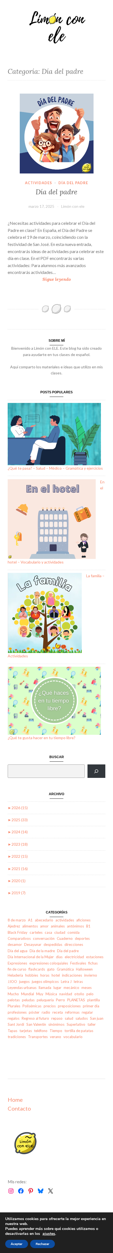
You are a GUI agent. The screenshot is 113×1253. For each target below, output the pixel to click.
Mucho (13, 994)
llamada (45, 987)
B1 (88, 926)
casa (48, 932)
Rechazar (42, 1244)
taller (91, 1024)
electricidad (74, 957)
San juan (96, 1018)
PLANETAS (76, 1000)
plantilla (93, 1000)
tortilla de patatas (78, 1030)
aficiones (83, 920)
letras (78, 981)
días (59, 957)
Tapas (12, 1030)
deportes (82, 938)
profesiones (17, 1012)
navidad (65, 994)
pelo (90, 994)
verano (55, 1037)
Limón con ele (72, 206)
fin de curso (17, 969)
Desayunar (32, 944)
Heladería (15, 975)
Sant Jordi (16, 1024)
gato (51, 969)
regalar (87, 1012)
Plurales (14, 1006)
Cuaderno (65, 938)
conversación (44, 938)
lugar (57, 987)
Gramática (65, 969)
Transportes (38, 1037)
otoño (79, 994)
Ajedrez (14, 926)
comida (73, 932)
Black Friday (17, 932)
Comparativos (19, 938)
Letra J (66, 981)
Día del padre (73, 183)
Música (51, 994)
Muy (39, 994)
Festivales (78, 963)
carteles (36, 932)
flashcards (37, 969)
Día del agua (17, 951)
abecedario (44, 920)
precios (50, 1006)
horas (44, 975)
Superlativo (76, 1024)
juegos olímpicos (45, 981)
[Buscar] (96, 771)
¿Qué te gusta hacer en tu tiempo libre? (41, 737)
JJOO (12, 981)
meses (86, 987)
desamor (15, 944)
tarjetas (25, 1030)
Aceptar (16, 1244)
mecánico (71, 987)
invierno (90, 975)
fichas (93, 963)
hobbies (31, 975)
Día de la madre (42, 951)
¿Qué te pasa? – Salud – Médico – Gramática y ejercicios (55, 468)
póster (34, 1012)
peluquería (45, 1000)
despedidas (53, 944)
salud (69, 1018)
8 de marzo (17, 920)
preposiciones (69, 1006)
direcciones (73, 944)
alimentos (30, 926)
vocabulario (73, 1037)
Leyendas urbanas (22, 987)
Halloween (84, 969)
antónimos (75, 926)
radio (46, 1012)
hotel (56, 975)
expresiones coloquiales (48, 963)
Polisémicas (31, 1006)
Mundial (27, 994)
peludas (28, 1000)
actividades (38, 183)
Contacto (19, 1108)
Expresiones (17, 963)
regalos (13, 1018)
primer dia (91, 1006)
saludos (81, 1018)
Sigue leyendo (62, 279)
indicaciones (72, 975)
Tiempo (56, 1030)
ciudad (59, 932)
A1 (30, 920)
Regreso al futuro (35, 1018)
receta (57, 1012)
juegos (24, 981)
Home (15, 1099)
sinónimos (56, 1024)
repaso (57, 1018)
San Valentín (36, 1024)
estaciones (94, 957)
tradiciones (17, 1037)
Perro (60, 1000)
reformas (72, 1012)
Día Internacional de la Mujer (31, 957)
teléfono (40, 1030)
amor (44, 926)
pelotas (14, 1000)
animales (58, 926)
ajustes (49, 1233)
